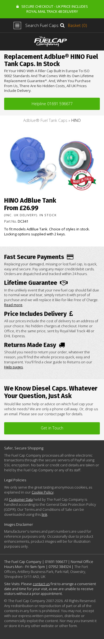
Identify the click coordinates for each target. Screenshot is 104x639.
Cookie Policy (43, 492)
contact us (41, 583)
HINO (76, 120)
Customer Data (21, 499)
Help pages (13, 366)
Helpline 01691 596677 (52, 103)
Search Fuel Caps (42, 25)
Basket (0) (77, 25)
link (44, 514)
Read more (13, 304)
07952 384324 (60, 566)
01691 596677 (56, 561)
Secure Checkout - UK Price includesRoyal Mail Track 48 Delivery (54, 9)
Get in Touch (52, 428)
